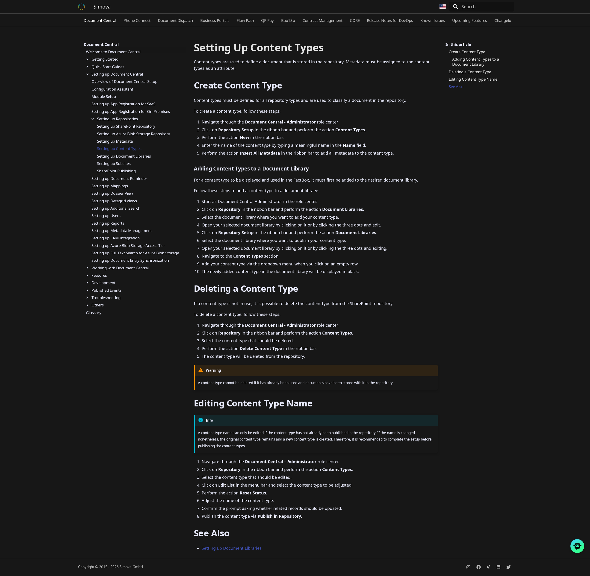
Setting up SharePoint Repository (126, 126)
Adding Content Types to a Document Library (475, 62)
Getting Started (104, 59)
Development (103, 282)
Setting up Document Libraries (124, 156)
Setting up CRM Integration (115, 238)
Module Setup (103, 96)
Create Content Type (467, 51)
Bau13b (288, 20)
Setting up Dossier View (112, 193)
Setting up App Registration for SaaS (123, 104)
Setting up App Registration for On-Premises (130, 111)
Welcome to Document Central (113, 51)
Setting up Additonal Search (115, 208)
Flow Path (245, 20)
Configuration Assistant (112, 89)
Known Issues (432, 20)
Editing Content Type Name (473, 79)
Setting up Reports (107, 223)
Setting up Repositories (117, 118)
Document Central (100, 20)
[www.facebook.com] (478, 567)
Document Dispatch (175, 20)
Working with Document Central (120, 267)
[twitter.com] (508, 567)
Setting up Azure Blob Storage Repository (133, 133)
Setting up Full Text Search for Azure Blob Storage (135, 253)
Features (99, 275)
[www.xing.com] (488, 567)
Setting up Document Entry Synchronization (130, 260)
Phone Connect (137, 20)
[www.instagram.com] (468, 567)
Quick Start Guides (107, 66)
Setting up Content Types (119, 148)
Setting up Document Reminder (119, 178)
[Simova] (81, 6)
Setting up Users (106, 215)
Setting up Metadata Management (121, 230)
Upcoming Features (469, 20)
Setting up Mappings (109, 185)
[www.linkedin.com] (498, 567)
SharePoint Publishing (116, 171)
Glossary (93, 312)
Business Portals (214, 20)
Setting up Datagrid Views (114, 200)
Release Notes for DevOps (390, 20)
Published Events (106, 290)
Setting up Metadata (115, 141)
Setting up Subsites (114, 163)
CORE (355, 20)
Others (97, 305)
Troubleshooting (106, 297)
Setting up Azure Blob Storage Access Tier (128, 245)
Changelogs (504, 20)
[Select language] (442, 6)
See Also (456, 86)
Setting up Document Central (117, 74)
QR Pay (267, 20)
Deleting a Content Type (470, 71)
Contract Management (322, 20)
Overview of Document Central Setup (124, 81)
